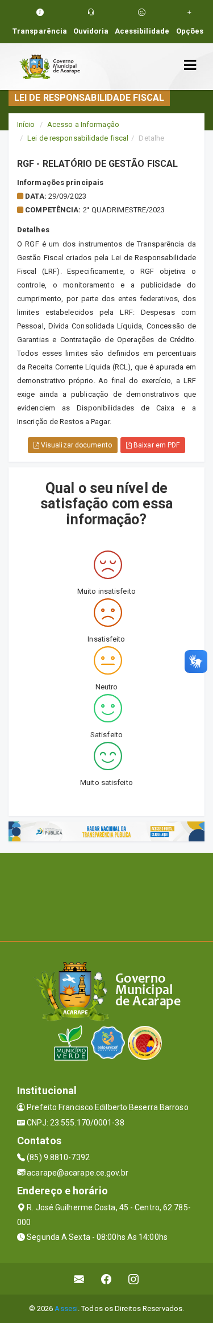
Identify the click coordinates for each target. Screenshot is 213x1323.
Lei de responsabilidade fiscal (77, 138)
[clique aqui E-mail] (79, 1279)
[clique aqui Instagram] (134, 1279)
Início (26, 124)
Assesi (66, 1308)
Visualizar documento (75, 445)
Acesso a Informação (83, 124)
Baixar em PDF (155, 445)
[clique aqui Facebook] (106, 1279)
